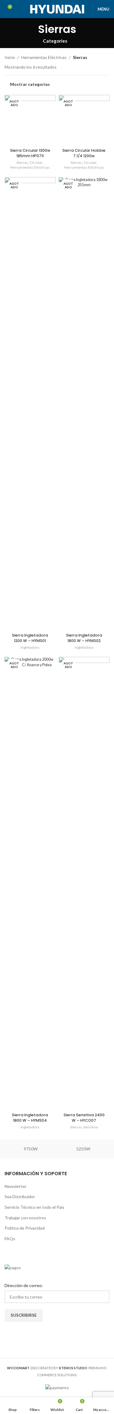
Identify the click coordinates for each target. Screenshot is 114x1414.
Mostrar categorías (30, 84)
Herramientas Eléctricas (44, 57)
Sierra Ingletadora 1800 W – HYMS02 (84, 638)
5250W (83, 1148)
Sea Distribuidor (20, 1196)
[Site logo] (57, 8)
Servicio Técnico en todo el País (34, 1207)
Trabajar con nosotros (25, 1217)
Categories (55, 41)
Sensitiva (90, 1127)
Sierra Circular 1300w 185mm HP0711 (30, 153)
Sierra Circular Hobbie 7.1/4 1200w (83, 153)
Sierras (22, 162)
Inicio (10, 57)
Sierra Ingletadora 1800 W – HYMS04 (30, 1117)
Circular (36, 162)
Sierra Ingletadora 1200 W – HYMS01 (30, 638)
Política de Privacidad (25, 1228)
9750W (31, 1148)
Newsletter (15, 1186)
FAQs (10, 1238)
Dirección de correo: (24, 1285)
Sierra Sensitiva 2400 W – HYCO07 (84, 1117)
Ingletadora (30, 647)
